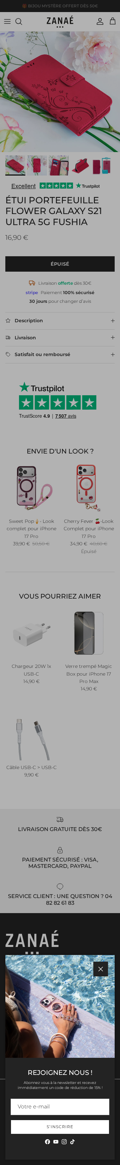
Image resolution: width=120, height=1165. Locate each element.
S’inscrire (60, 1126)
